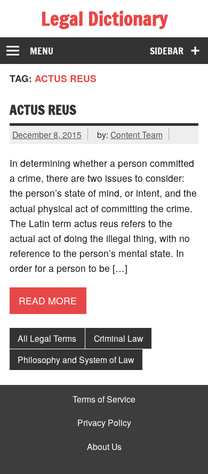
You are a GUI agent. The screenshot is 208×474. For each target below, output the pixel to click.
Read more (48, 300)
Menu (41, 51)
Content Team (136, 134)
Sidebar (166, 51)
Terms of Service (104, 399)
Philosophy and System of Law (76, 359)
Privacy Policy (104, 423)
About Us (104, 447)
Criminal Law (118, 338)
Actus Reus (43, 109)
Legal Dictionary (104, 18)
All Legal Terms (47, 338)
